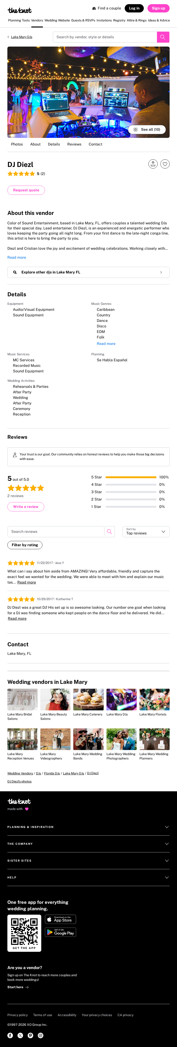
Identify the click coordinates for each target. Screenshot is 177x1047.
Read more (16, 257)
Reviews (74, 144)
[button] (146, 531)
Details (54, 144)
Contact (95, 144)
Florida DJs (52, 773)
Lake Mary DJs (21, 37)
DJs (38, 773)
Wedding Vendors (20, 773)
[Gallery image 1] (88, 92)
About (35, 144)
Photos (17, 144)
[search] (109, 531)
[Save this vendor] (165, 164)
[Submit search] (163, 37)
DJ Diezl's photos (19, 781)
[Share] (153, 164)
